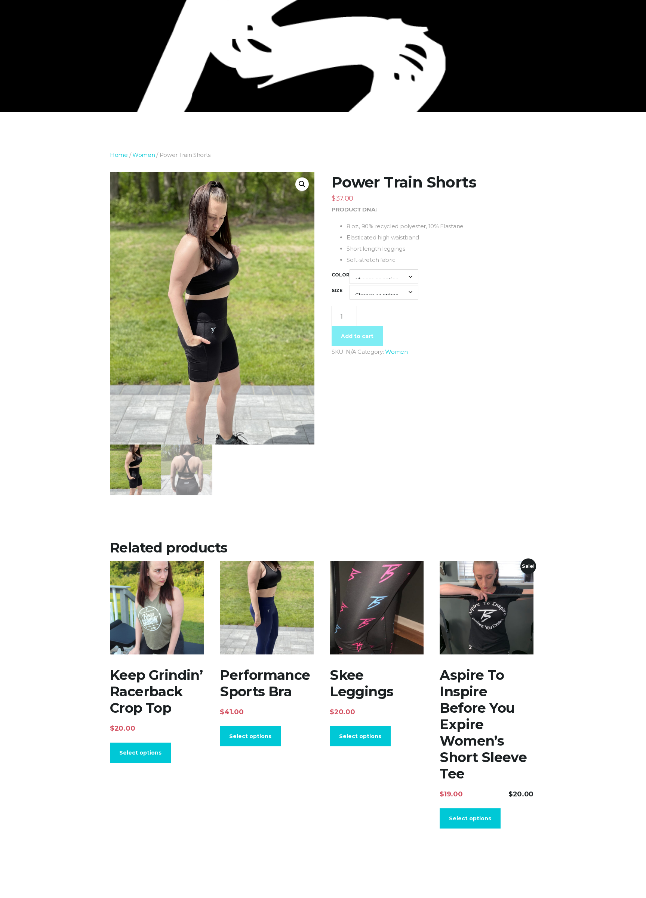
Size (337, 290)
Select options (140, 752)
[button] (302, 184)
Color (341, 275)
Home (119, 154)
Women (143, 154)
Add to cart (357, 336)
